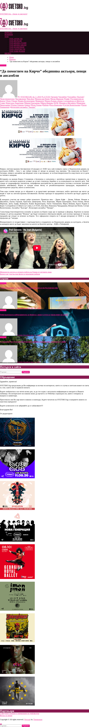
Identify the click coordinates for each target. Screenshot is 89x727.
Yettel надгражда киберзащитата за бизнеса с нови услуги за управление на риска (34, 315)
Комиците (40, 101)
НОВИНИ (9, 35)
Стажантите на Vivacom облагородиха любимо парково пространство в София (33, 342)
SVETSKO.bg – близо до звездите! (13, 14)
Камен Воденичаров (27, 101)
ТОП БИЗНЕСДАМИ (17, 43)
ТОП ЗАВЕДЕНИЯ (17, 51)
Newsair (27, 720)
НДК (56, 103)
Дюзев (14, 101)
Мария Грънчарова (32, 103)
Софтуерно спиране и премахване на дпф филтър (19, 713)
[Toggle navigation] (1, 18)
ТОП (7, 37)
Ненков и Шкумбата (68, 103)
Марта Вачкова (47, 103)
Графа (67, 99)
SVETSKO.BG (26, 97)
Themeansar (37, 720)
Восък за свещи (6, 716)
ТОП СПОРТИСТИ (17, 49)
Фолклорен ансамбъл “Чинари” (23, 107)
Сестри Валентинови (72, 105)
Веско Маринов (57, 99)
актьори (55, 97)
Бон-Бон (30, 99)
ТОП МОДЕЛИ (15, 41)
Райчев (46, 105)
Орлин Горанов (17, 105)
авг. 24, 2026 (36, 308)
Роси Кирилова (56, 105)
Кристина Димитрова (15, 103)
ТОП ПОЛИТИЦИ (16, 47)
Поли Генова (36, 105)
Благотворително (8, 99)
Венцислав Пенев (42, 99)
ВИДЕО (8, 53)
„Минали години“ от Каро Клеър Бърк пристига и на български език (29, 288)
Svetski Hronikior (24, 308)
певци (27, 105)
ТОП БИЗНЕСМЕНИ (17, 45)
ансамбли (63, 97)
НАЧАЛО (8, 32)
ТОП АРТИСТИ (15, 39)
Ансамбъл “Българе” (76, 97)
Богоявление (21, 99)
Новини (3, 65)
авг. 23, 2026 (36, 362)
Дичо (8, 101)
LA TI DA (46, 97)
